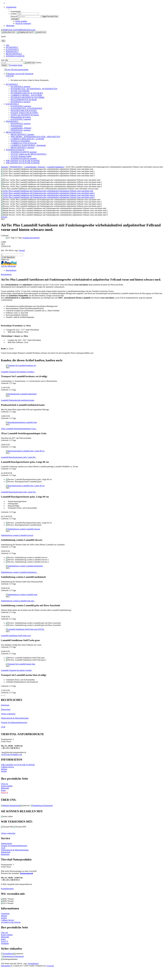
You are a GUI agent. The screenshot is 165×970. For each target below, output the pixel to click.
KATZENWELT (12, 49)
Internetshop (5, 966)
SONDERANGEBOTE (15, 56)
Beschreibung (11, 270)
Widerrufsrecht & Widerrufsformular (15, 718)
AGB (3, 727)
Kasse (3, 790)
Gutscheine (5, 913)
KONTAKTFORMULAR (11, 755)
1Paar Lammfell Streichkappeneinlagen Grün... (19, 429)
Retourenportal (26, 873)
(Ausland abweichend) (30, 238)
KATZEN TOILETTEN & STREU (24, 113)
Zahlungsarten (6, 843)
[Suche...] (30, 62)
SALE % (4, 941)
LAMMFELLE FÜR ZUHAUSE (24, 143)
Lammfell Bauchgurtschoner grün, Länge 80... (18, 457)
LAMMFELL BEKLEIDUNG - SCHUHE (27, 139)
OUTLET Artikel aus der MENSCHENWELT (29, 154)
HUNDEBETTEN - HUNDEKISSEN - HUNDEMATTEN (34, 89)
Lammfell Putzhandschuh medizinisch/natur (17, 400)
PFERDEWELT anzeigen (21, 124)
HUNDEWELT (12, 47)
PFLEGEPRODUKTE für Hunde (24, 100)
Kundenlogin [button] (11, 7)
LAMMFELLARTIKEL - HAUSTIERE (26, 95)
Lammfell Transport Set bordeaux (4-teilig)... (18, 372)
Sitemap (4, 769)
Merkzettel (10, 26)
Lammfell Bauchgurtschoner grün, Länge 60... (18, 492)
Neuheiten (5, 943)
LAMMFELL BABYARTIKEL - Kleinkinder (28, 145)
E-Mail (13, 14)
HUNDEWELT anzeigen (20, 86)
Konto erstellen (21, 21)
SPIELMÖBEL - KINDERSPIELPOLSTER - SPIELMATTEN (35, 137)
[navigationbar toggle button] (8, 32)
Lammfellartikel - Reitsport (21, 128)
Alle (7, 45)
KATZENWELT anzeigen (21, 106)
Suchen (4, 771)
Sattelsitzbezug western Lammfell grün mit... (18, 601)
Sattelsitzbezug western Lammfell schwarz (17, 535)
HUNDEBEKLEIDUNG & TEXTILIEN (27, 93)
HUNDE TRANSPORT (20, 91)
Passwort (14, 16)
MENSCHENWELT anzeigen (22, 134)
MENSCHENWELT (14, 54)
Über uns (4, 784)
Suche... (39, 63)
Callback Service (7, 767)
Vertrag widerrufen (8, 714)
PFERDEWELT (12, 52)
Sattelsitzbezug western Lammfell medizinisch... (19, 572)
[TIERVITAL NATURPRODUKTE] (18, 30)
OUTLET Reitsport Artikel (21, 156)
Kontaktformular (7, 889)
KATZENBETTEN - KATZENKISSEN (26, 108)
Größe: (3, 242)
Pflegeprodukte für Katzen (21, 117)
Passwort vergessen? (23, 23)
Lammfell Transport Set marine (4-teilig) (16, 670)
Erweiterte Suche (15, 65)
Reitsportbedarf (16, 126)
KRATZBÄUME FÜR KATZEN (24, 110)
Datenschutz (5, 709)
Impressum (5, 705)
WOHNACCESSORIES (20, 141)
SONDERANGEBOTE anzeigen (24, 152)
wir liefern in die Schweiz (11, 922)
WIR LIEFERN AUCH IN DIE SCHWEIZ (23, 161)
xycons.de (50, 966)
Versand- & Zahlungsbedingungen (14, 722)
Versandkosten (33, 963)
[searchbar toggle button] (41, 32)
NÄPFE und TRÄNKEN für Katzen (25, 115)
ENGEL (4, 217)
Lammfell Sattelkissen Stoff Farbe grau (16, 636)
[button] (2, 178)
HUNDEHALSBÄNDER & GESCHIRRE (27, 97)
